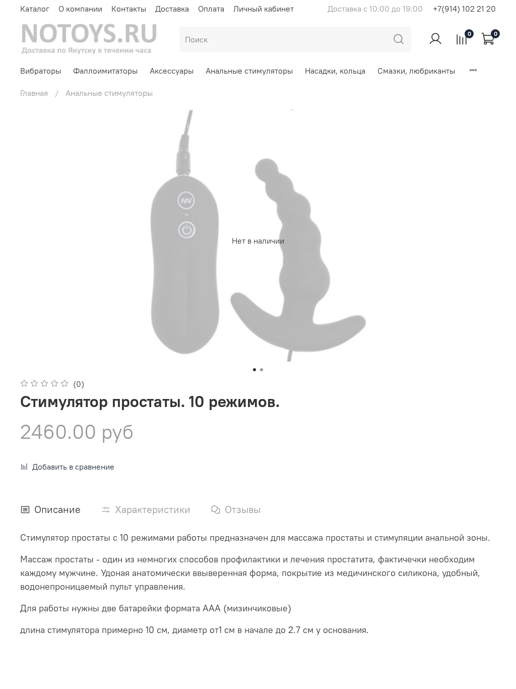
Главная (34, 93)
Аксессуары (172, 71)
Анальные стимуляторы (249, 71)
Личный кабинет (263, 9)
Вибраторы (40, 71)
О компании (80, 9)
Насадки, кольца (335, 71)
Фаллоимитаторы (105, 71)
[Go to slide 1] (254, 369)
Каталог (34, 9)
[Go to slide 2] (261, 369)
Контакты (128, 9)
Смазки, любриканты (416, 71)
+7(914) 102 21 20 (464, 9)
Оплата (211, 9)
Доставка (172, 9)
